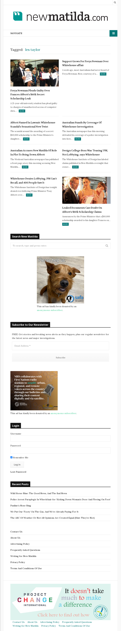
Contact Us (16, 531)
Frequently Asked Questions (25, 550)
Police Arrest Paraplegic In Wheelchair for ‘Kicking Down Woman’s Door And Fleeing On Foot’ (60, 499)
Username (15, 433)
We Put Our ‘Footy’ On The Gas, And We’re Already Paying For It (44, 511)
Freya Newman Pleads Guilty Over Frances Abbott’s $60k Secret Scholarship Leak (30, 94)
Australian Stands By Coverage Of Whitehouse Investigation (82, 124)
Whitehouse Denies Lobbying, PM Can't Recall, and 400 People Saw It (33, 180)
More (22, 111)
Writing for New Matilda (23, 556)
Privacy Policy (17, 562)
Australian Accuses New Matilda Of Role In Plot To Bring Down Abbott (33, 152)
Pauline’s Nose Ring (20, 505)
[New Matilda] (60, 17)
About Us (15, 537)
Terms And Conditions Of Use (26, 568)
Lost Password (18, 471)
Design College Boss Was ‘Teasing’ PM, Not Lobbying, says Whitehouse (85, 152)
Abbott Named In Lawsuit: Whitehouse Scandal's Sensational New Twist (32, 124)
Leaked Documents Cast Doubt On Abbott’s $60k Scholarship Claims (82, 209)
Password (15, 445)
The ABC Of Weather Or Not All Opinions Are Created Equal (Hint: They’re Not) (52, 517)
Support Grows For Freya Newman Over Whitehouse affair (85, 63)
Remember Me (20, 457)
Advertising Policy (19, 543)
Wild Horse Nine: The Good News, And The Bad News (38, 493)
